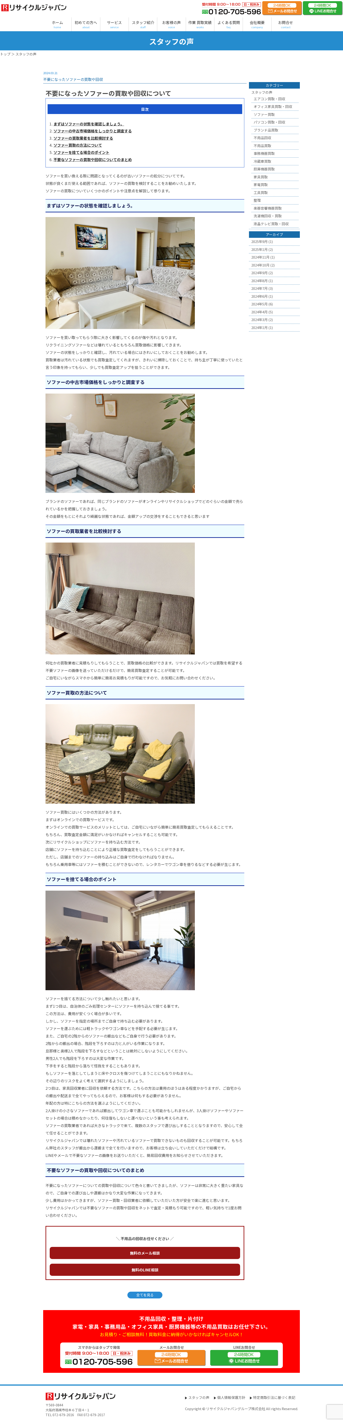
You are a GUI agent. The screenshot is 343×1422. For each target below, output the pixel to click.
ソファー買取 (264, 114)
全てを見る (145, 1294)
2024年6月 (259, 296)
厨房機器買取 (264, 168)
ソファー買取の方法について (77, 145)
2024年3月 (259, 319)
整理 (257, 200)
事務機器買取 (264, 153)
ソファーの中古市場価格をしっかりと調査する (92, 131)
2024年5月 (259, 303)
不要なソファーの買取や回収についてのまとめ (92, 159)
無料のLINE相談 (145, 1270)
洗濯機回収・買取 (268, 215)
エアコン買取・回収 (269, 98)
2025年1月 (259, 249)
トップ (5, 54)
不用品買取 (262, 145)
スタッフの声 (261, 92)
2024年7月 (259, 288)
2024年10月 (260, 265)
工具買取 (261, 192)
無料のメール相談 (145, 1253)
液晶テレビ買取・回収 (271, 223)
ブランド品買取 (266, 130)
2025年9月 (259, 241)
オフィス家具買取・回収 (273, 106)
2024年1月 (259, 327)
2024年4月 (259, 311)
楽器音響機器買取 (268, 208)
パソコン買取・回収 (269, 122)
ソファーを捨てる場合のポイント (81, 152)
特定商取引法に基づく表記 (274, 1397)
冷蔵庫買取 (262, 161)
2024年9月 (259, 272)
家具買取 (261, 176)
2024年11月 (260, 257)
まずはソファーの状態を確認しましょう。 (88, 124)
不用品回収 (262, 137)
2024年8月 (259, 280)
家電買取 (261, 184)
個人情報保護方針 (231, 1397)
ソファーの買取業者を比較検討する (83, 138)
